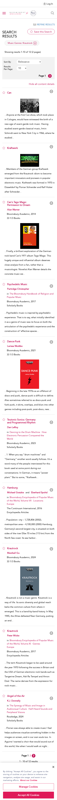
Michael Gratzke (15, 492)
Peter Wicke (13, 635)
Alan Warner (13, 209)
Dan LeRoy (12, 427)
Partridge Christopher (18, 289)
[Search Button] (52, 13)
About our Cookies (28, 780)
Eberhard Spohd (39, 492)
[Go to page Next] (33, 756)
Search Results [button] (9, 34)
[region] (28, 781)
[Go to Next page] (50, 76)
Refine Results (46, 24)
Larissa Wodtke (14, 346)
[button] (3, 92)
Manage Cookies (28, 786)
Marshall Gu (13, 553)
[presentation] (29, 105)
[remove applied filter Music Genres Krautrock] (35, 43)
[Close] (53, 767)
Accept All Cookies (28, 795)
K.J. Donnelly (13, 700)
